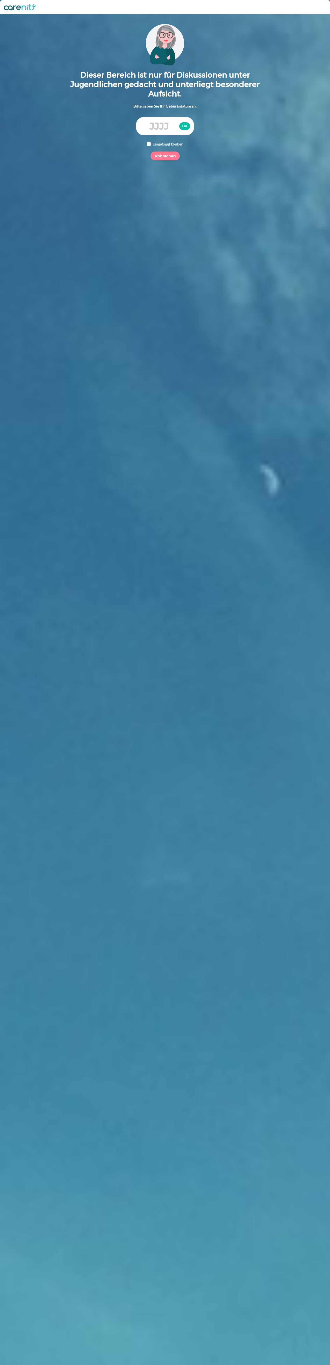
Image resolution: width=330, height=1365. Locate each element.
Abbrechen (165, 155)
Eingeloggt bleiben (168, 144)
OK (184, 126)
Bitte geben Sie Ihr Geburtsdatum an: (165, 106)
